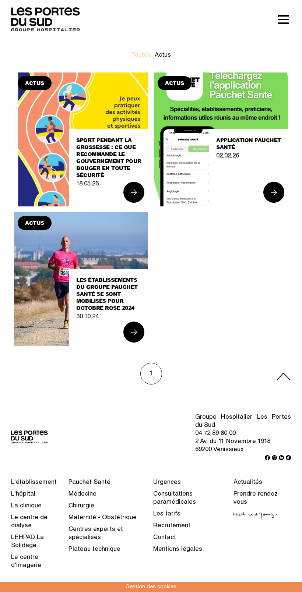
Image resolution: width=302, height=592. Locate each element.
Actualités (247, 482)
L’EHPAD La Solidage (27, 542)
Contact (164, 538)
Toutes (141, 55)
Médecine (82, 494)
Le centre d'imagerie (26, 561)
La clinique (26, 506)
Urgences (167, 482)
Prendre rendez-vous (256, 498)
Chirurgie (81, 506)
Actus (163, 55)
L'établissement (34, 482)
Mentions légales (177, 549)
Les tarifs (166, 514)
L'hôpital (23, 494)
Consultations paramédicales (174, 498)
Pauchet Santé (89, 482)
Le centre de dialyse (29, 522)
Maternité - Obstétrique (103, 518)
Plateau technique (94, 549)
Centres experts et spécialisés (96, 534)
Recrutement (171, 526)
